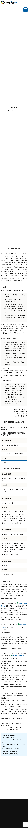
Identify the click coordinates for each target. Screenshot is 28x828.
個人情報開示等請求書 (18, 655)
